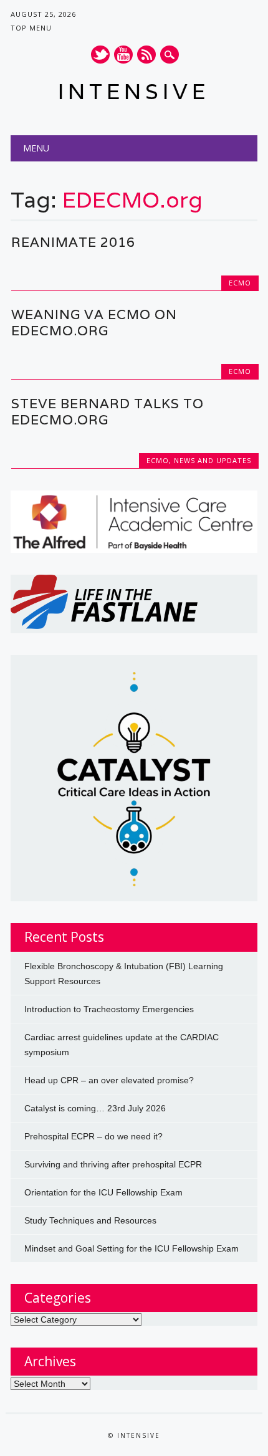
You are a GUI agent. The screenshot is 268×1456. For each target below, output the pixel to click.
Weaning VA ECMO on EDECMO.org (94, 322)
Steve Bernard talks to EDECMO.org (107, 411)
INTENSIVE (133, 91)
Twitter (100, 55)
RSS (146, 55)
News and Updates (212, 460)
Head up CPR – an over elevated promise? (109, 1080)
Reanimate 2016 (73, 242)
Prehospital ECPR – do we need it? (93, 1136)
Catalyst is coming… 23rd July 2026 (95, 1108)
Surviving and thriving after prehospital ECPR (113, 1164)
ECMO (240, 282)
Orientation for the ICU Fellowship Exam (103, 1192)
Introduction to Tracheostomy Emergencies (109, 1009)
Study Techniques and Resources (90, 1220)
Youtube (123, 55)
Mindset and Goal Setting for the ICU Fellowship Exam (131, 1248)
